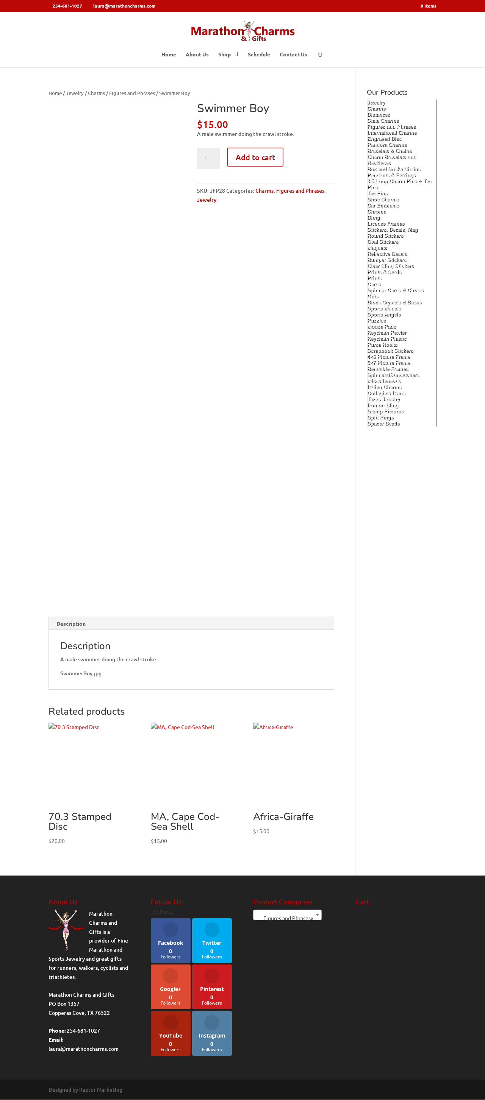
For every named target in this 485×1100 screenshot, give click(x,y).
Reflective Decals (387, 254)
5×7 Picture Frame (388, 363)
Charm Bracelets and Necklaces (391, 160)
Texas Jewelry (383, 399)
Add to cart (255, 157)
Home (168, 54)
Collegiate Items (386, 393)
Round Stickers (385, 235)
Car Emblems (383, 205)
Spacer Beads (383, 423)
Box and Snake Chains (393, 169)
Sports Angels (384, 314)
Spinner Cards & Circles (395, 290)
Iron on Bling (382, 405)
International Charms (391, 133)
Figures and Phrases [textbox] (285, 918)
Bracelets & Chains (389, 151)
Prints (374, 278)
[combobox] (287, 915)
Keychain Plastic (386, 338)
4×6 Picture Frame (388, 357)
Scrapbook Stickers (390, 351)
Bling (373, 217)
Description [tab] (71, 623)
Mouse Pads (381, 326)
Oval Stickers (382, 242)
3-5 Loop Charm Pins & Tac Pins (399, 184)
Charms (96, 93)
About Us (197, 54)
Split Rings (380, 417)
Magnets (377, 248)
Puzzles (376, 320)
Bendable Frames (387, 369)
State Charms (383, 120)
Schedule (259, 54)
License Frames (385, 223)
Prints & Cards (384, 272)
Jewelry (75, 93)
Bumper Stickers (386, 260)
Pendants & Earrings (391, 175)
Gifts (372, 296)
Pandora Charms (387, 145)
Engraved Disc (384, 139)
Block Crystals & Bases (394, 302)
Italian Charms (384, 387)
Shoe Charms (383, 199)
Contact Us (293, 54)
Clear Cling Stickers (390, 266)
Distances (378, 114)
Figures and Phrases (132, 93)
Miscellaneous (384, 381)
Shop (224, 54)
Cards (374, 284)
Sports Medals (384, 308)
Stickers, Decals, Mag (392, 229)
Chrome (376, 211)
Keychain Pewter (386, 332)
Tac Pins (377, 193)
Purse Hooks (382, 344)
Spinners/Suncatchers (393, 375)
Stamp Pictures (385, 411)
